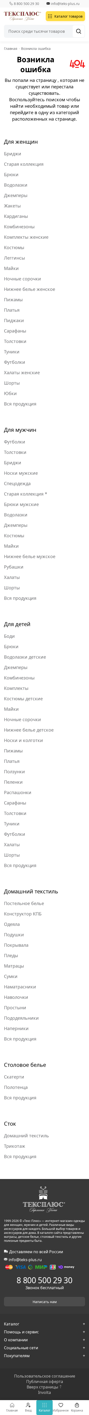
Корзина (77, 1410)
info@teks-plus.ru (65, 4)
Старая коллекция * (25, 494)
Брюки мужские (21, 504)
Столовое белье (25, 1064)
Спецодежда (17, 483)
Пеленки (13, 782)
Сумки (11, 976)
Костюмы (14, 247)
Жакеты (12, 206)
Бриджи (12, 154)
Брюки (11, 174)
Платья (12, 310)
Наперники (16, 1028)
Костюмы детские (23, 699)
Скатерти (14, 1077)
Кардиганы (16, 216)
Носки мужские (21, 473)
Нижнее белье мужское (29, 556)
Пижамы (13, 300)
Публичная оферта (44, 1381)
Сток (10, 1123)
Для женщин (21, 141)
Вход (28, 1410)
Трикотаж (14, 1146)
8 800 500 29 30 (26, 4)
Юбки (10, 393)
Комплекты (16, 688)
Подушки (14, 935)
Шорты (12, 383)
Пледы (11, 955)
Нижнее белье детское (29, 730)
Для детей (17, 624)
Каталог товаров (68, 16)
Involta (44, 1392)
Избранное (61, 1410)
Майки (11, 268)
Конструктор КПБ (23, 914)
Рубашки (13, 567)
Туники (12, 352)
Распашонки (17, 792)
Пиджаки (14, 320)
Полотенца (16, 1087)
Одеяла (12, 924)
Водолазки (15, 185)
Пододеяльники (21, 1018)
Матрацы (14, 966)
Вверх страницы (42, 1387)
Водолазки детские (25, 657)
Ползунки (14, 772)
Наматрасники (20, 987)
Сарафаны (15, 331)
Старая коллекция (24, 164)
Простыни (15, 1008)
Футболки (14, 362)
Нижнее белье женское (29, 289)
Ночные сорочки (22, 279)
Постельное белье (24, 903)
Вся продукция (20, 404)
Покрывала (16, 945)
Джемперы (15, 195)
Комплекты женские (26, 237)
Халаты (12, 577)
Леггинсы (14, 258)
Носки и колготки (23, 740)
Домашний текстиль (31, 891)
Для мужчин (20, 429)
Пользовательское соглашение (44, 1376)
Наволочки (16, 997)
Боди (9, 636)
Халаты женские (22, 372)
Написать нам (45, 1301)
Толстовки (15, 341)
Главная (12, 1410)
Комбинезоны (19, 227)
